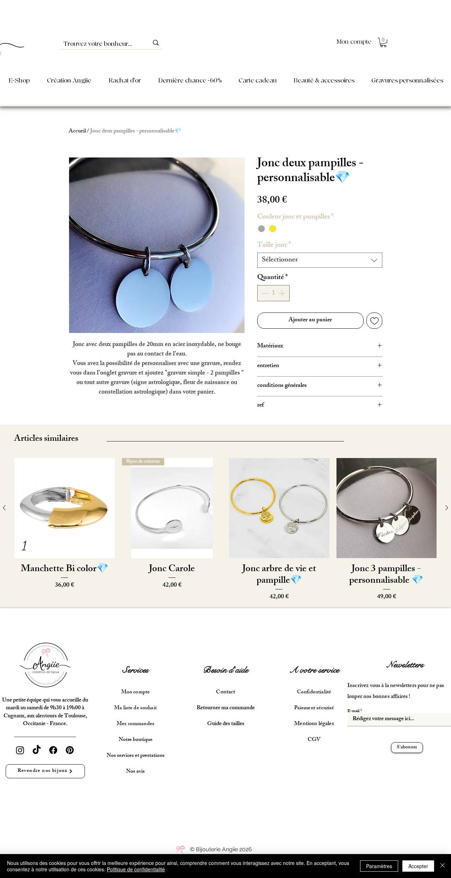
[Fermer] (442, 866)
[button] (383, 42)
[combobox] (319, 260)
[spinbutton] (273, 293)
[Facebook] (53, 750)
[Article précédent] (4, 507)
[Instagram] (20, 750)
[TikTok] (36, 750)
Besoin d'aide (225, 669)
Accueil (77, 131)
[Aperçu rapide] (64, 508)
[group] (225, 530)
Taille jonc (274, 245)
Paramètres (379, 866)
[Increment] (283, 293)
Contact (225, 692)
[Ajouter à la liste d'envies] (374, 321)
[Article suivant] (447, 507)
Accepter (418, 866)
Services (135, 669)
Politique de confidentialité (136, 869)
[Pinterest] (69, 750)
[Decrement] (264, 293)
